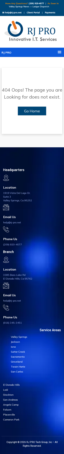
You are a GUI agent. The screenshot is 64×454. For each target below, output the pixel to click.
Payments (50, 12)
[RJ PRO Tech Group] (32, 42)
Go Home (32, 111)
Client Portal (33, 12)
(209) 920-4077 (36, 3)
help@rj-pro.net (12, 12)
